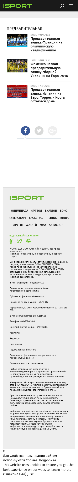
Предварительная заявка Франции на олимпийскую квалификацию (46, 44)
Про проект (16, 344)
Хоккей (31, 224)
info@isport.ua (36, 282)
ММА (43, 224)
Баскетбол (36, 217)
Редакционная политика (23, 349)
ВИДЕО (64, 217)
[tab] (25, 130)
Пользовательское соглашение (26, 363)
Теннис (52, 217)
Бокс (63, 210)
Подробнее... (49, 460)
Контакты (15, 332)
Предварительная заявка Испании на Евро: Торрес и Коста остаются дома (48, 95)
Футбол (36, 210)
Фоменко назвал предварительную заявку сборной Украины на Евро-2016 (49, 69)
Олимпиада (19, 210)
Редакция (15, 338)
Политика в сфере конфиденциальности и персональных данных (33, 356)
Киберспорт (17, 217)
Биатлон (51, 210)
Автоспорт (57, 224)
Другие (18, 224)
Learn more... (61, 469)
